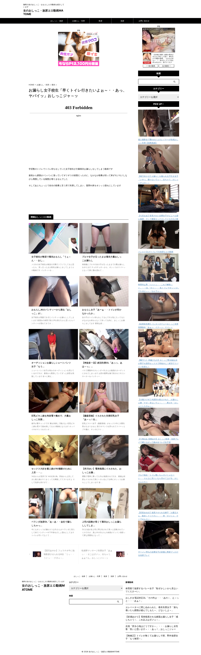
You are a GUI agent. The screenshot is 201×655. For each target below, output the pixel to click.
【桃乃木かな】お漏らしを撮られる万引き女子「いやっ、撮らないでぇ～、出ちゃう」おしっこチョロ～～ (158, 179)
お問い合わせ (144, 21)
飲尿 (100, 21)
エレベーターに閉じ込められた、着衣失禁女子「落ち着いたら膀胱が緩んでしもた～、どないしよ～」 (152, 609)
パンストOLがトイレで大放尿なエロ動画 (155, 252)
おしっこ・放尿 (56, 21)
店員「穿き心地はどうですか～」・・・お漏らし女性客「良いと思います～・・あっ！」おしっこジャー (152, 628)
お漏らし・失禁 (78, 21)
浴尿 (122, 21)
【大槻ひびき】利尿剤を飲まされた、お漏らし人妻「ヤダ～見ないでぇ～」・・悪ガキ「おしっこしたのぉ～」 (158, 402)
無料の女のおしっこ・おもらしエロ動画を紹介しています (43, 581)
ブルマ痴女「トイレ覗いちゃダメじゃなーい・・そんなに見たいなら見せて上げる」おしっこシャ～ (158, 478)
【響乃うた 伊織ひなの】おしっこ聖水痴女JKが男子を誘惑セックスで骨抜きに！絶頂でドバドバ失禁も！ (158, 363)
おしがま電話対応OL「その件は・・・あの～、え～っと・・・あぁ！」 (152, 599)
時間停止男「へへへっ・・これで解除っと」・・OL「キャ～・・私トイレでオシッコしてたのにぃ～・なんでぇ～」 (158, 287)
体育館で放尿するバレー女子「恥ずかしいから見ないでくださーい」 (152, 590)
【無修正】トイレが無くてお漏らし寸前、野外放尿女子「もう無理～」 (152, 637)
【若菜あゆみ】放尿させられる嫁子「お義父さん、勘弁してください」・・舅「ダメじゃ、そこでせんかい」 (158, 515)
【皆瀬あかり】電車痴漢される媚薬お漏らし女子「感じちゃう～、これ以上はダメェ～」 (152, 618)
